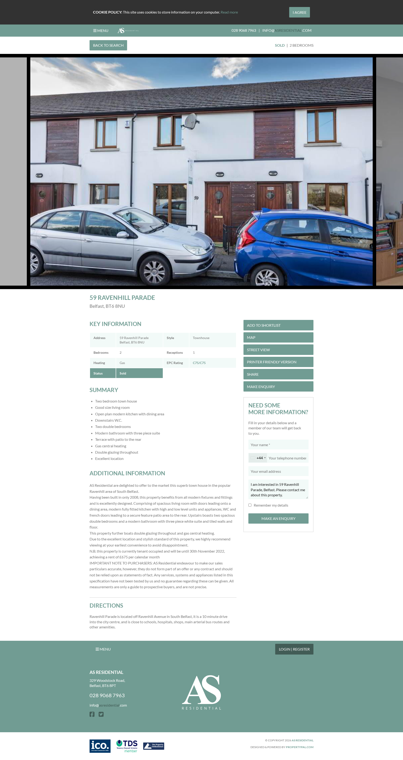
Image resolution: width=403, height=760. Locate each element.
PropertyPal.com (299, 747)
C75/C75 (199, 363)
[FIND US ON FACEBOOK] (92, 714)
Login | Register (294, 649)
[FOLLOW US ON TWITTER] (101, 714)
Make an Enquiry (278, 518)
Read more (229, 12)
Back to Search (108, 45)
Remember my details (271, 505)
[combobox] (258, 457)
